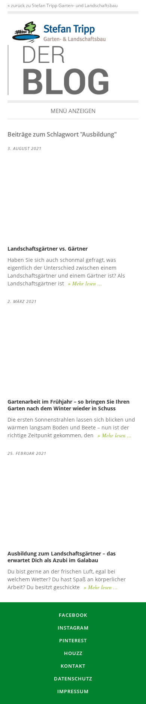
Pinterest (73, 640)
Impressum (73, 691)
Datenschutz (73, 678)
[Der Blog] (58, 32)
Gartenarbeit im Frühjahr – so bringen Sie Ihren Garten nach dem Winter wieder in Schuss (68, 405)
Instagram (73, 627)
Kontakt (73, 665)
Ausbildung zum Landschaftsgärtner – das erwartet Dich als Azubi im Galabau (61, 557)
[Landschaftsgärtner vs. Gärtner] (73, 198)
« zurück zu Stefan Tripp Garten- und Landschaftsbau (62, 5)
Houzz (73, 653)
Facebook (73, 615)
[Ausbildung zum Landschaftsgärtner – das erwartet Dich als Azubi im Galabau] (73, 502)
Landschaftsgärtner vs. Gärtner (47, 248)
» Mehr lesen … (85, 283)
